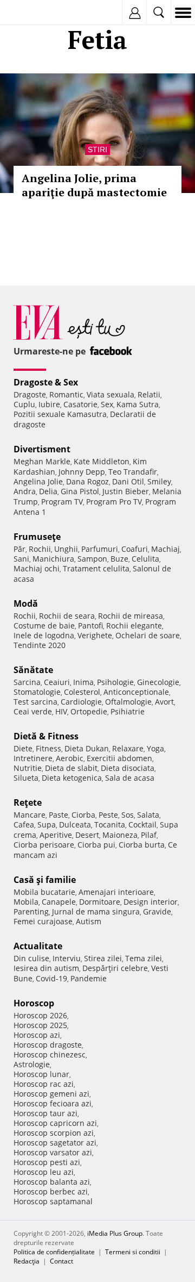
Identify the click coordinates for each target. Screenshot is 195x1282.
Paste (58, 815)
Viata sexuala (110, 394)
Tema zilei (143, 958)
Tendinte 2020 (40, 645)
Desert (87, 835)
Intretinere (33, 758)
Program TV (62, 501)
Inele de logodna (44, 635)
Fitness (48, 748)
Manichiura (53, 558)
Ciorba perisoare (44, 844)
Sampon (92, 558)
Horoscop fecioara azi (53, 1103)
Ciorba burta (142, 844)
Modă (26, 603)
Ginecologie (158, 682)
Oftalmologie (128, 701)
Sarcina (27, 682)
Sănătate (33, 670)
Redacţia (27, 1261)
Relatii (149, 394)
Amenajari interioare (116, 892)
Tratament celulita (96, 568)
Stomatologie (37, 692)
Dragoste (30, 394)
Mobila (26, 902)
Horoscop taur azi (45, 1113)
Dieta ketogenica (72, 778)
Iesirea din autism (46, 968)
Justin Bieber (125, 491)
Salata (148, 815)
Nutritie (28, 768)
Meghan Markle (42, 461)
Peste (108, 815)
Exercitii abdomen (119, 758)
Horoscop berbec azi (51, 1191)
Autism (88, 921)
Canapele (59, 902)
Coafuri (134, 549)
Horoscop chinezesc (50, 1054)
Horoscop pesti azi (47, 1162)
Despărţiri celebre (115, 968)
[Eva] (34, 13)
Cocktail (142, 824)
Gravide (157, 911)
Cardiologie (81, 701)
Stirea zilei (103, 958)
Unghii (66, 549)
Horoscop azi (37, 1035)
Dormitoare (99, 902)
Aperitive (56, 835)
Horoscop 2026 (40, 1015)
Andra (25, 491)
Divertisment (42, 449)
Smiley (159, 481)
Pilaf (149, 835)
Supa (46, 824)
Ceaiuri (57, 682)
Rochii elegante (134, 625)
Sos (127, 815)
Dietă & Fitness (46, 736)
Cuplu (24, 404)
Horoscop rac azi (44, 1084)
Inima (83, 682)
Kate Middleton (101, 461)
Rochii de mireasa (130, 616)
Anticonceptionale (136, 692)
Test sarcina (35, 701)
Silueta (26, 778)
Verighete (94, 635)
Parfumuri (99, 549)
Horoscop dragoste (48, 1045)
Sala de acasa (129, 778)
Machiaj (165, 549)
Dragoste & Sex (46, 382)
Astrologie (32, 1064)
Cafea (24, 824)
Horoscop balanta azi (52, 1182)
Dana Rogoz (87, 481)
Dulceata (75, 824)
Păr (19, 549)
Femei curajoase (43, 921)
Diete (23, 748)
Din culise (31, 958)
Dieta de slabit (71, 768)
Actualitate (38, 946)
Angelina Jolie (38, 481)
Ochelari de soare (147, 635)
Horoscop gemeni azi (51, 1093)
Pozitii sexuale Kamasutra (60, 414)
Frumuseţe (37, 537)
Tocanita (109, 824)
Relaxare (128, 748)
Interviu (67, 958)
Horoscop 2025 (40, 1025)
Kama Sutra (137, 404)
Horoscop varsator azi (53, 1152)
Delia (48, 491)
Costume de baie (44, 625)
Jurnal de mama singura (96, 911)
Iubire (49, 404)
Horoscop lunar (41, 1074)
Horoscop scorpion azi (54, 1133)
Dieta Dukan (86, 748)
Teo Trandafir (132, 471)
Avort (164, 701)
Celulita (145, 558)
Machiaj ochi (37, 568)
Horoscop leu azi (44, 1172)
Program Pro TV (114, 501)
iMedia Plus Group (114, 1233)
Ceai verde (33, 711)
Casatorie (80, 404)
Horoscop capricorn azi (55, 1123)
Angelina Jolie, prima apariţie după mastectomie (94, 185)
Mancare (30, 815)
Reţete (28, 802)
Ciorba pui (96, 844)
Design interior (150, 902)
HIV (61, 711)
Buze (119, 558)
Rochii (40, 549)
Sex (107, 404)
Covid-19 (51, 978)
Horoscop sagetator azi (55, 1142)
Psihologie (115, 682)
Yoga (155, 748)
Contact (61, 1261)
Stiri (97, 149)
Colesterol (82, 692)
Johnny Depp (81, 471)
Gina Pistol (80, 491)
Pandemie (88, 978)
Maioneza (120, 835)
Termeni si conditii (132, 1251)
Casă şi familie (45, 880)
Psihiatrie (127, 711)
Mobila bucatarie (44, 892)
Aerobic (69, 758)
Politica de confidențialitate (54, 1251)
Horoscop (34, 1003)
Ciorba (83, 815)
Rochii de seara (67, 616)
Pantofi (90, 625)
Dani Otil (128, 481)
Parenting (31, 911)
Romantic (66, 394)
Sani (21, 558)
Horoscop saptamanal (53, 1201)
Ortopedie (88, 711)
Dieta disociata (127, 768)
